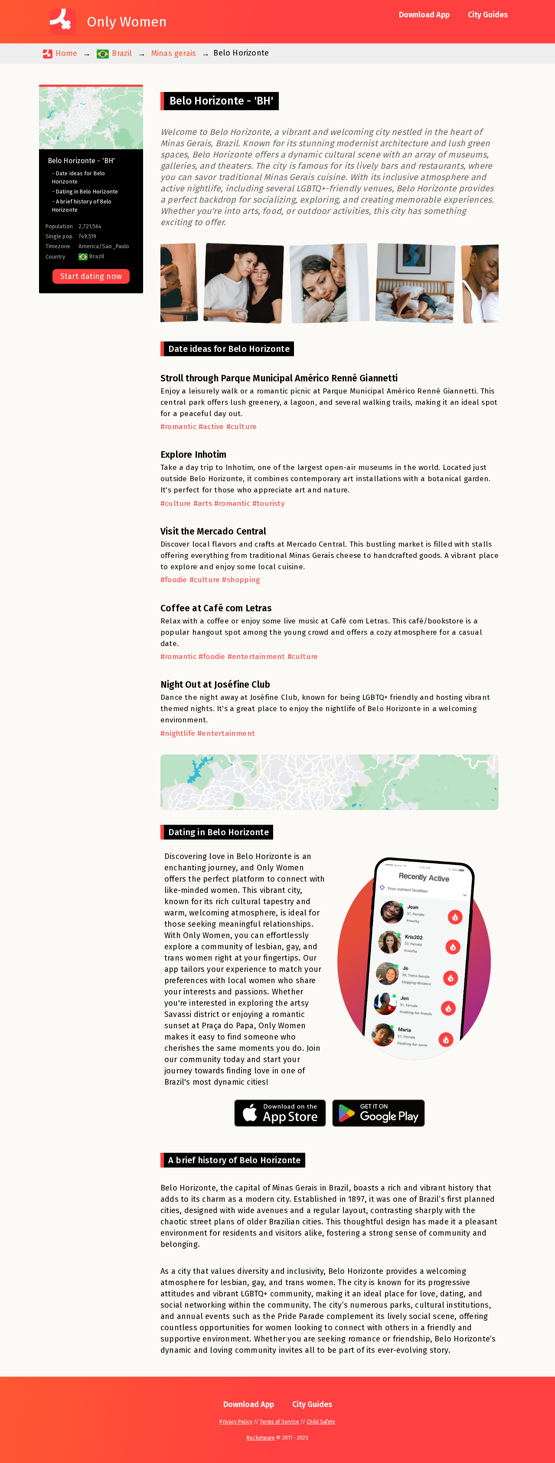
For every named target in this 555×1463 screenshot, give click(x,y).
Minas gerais (173, 53)
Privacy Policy (235, 1422)
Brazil (121, 53)
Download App (424, 15)
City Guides (488, 15)
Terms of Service (279, 1422)
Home (65, 53)
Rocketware (261, 1438)
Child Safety (321, 1422)
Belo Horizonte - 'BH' (81, 161)
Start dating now (91, 276)
